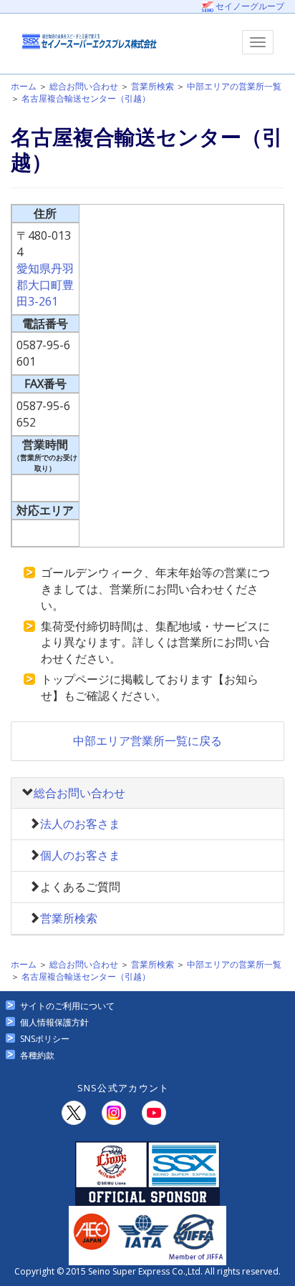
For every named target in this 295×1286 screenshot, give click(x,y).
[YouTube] (154, 1113)
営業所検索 (152, 86)
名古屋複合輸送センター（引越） (85, 98)
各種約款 (37, 1055)
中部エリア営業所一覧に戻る (147, 741)
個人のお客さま (80, 855)
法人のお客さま (80, 824)
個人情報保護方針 (54, 1022)
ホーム (24, 86)
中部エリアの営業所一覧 (234, 86)
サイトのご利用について (67, 1006)
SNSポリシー (44, 1039)
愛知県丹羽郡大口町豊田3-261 (45, 284)
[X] (74, 1113)
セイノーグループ (248, 6)
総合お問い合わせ (83, 86)
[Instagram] (114, 1113)
